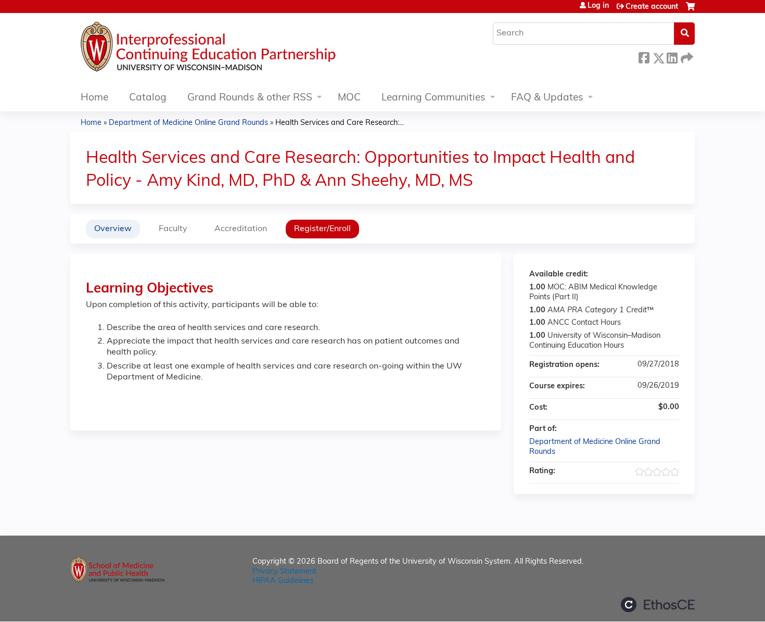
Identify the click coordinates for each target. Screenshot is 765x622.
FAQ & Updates (547, 98)
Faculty (173, 229)
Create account (652, 7)
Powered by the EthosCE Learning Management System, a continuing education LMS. (658, 604)
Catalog (148, 98)
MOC (349, 98)
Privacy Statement (284, 572)
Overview (113, 229)
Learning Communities (433, 98)
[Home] (239, 49)
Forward (686, 56)
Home (94, 98)
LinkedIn (672, 56)
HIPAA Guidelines (282, 581)
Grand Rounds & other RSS (249, 98)
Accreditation (240, 229)
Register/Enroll (322, 229)
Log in (598, 6)
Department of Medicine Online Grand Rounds (188, 123)
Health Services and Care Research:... (339, 123)
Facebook (644, 56)
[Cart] (690, 11)
